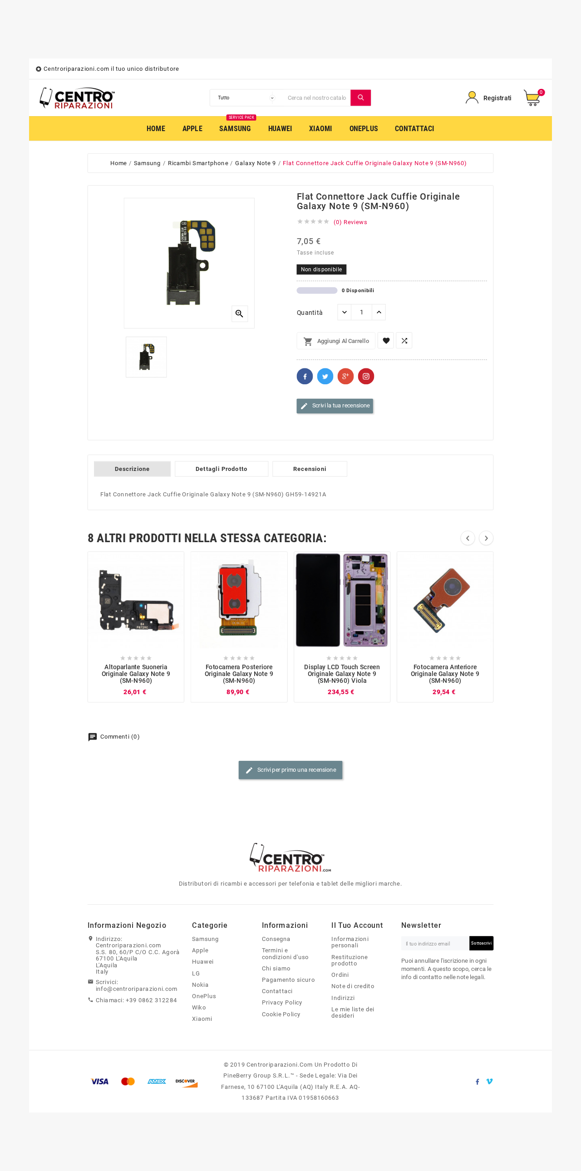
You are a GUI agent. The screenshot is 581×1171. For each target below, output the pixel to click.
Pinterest (366, 376)
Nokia (200, 984)
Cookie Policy (281, 1014)
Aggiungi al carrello (336, 342)
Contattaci (277, 991)
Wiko (199, 1007)
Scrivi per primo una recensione (290, 770)
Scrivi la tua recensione (335, 406)
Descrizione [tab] (132, 469)
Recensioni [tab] (309, 469)
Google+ (346, 376)
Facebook (305, 376)
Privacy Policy (282, 1003)
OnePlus (204, 996)
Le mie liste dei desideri (352, 1012)
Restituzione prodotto (349, 960)
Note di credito (352, 986)
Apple (200, 950)
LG (196, 973)
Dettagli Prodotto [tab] (221, 469)
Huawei (203, 962)
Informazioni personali (350, 942)
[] (361, 97)
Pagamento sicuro (288, 980)
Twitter (325, 376)
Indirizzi (343, 998)
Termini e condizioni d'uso (285, 953)
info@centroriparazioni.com (136, 988)
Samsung (205, 939)
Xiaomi (202, 1019)
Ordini (340, 975)
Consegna (276, 939)
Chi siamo (276, 968)
